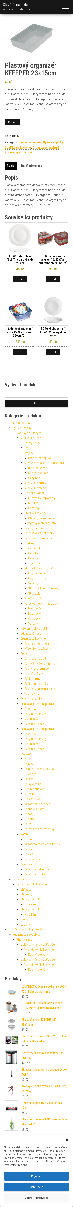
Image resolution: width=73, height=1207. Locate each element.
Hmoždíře (30, 448)
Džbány (28, 779)
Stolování (26, 754)
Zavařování (27, 864)
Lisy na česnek (37, 573)
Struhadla (34, 593)
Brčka (27, 759)
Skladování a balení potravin (37, 704)
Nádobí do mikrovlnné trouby (42, 844)
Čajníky (28, 764)
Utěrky (24, 919)
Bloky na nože (36, 468)
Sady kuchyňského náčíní (40, 538)
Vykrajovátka (32, 694)
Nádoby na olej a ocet (37, 804)
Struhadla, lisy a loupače (39, 568)
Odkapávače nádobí (36, 644)
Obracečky (34, 618)
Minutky (33, 503)
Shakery (29, 543)
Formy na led (32, 443)
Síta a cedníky (33, 548)
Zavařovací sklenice (36, 869)
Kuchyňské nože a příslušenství (44, 463)
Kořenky (29, 794)
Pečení (24, 654)
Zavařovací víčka (34, 874)
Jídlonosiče (31, 719)
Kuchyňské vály (34, 674)
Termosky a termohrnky (39, 829)
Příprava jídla (25, 939)
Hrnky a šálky (32, 784)
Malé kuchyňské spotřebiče (37, 944)
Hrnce (28, 839)
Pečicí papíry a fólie (36, 684)
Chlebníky (30, 709)
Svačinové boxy (34, 724)
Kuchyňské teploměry (41, 498)
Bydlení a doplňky (30, 142)
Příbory (28, 814)
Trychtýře (34, 563)
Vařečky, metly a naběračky (41, 603)
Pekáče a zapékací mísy (39, 689)
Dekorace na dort (35, 658)
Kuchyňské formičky (37, 668)
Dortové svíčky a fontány (39, 664)
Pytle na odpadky (31, 699)
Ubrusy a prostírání (32, 899)
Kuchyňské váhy (38, 954)
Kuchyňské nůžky (35, 483)
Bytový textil (20, 879)
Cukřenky (30, 774)
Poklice (28, 854)
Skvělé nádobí (15, 4)
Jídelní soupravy (34, 789)
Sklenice (29, 819)
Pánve (28, 849)
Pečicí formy (32, 679)
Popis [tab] (10, 166)
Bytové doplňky (53, 142)
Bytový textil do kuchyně (32, 884)
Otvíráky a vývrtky (35, 513)
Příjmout (36, 1176)
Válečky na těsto (34, 598)
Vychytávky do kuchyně (39, 949)
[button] (67, 1140)
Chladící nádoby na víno (39, 769)
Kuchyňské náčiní (31, 438)
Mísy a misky (32, 799)
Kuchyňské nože (38, 473)
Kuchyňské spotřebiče (26, 934)
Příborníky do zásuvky (19, 152)
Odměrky (33, 508)
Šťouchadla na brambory (43, 588)
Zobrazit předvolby (36, 1198)
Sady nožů (34, 478)
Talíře (27, 824)
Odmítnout (36, 1187)
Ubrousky (26, 894)
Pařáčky (33, 558)
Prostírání (30, 904)
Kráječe (29, 453)
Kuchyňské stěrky (35, 488)
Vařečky (33, 623)
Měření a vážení (34, 493)
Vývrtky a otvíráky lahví (42, 523)
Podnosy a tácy (34, 809)
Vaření (24, 834)
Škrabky (33, 583)
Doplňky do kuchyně (18, 147)
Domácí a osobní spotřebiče (26, 929)
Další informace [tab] (31, 166)
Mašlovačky (35, 608)
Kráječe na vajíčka (39, 458)
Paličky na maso (34, 528)
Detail (12, 122)
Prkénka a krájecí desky (39, 533)
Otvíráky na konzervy (41, 518)
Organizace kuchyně (46, 147)
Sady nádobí (32, 859)
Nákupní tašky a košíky (34, 628)
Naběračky (34, 613)
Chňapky (25, 889)
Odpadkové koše (30, 633)
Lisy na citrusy (37, 578)
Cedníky (33, 553)
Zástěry (25, 924)
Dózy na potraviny (35, 714)
